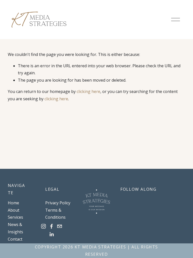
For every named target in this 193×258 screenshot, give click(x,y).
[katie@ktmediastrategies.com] (59, 226)
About (13, 210)
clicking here (88, 91)
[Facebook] (51, 226)
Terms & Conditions (55, 213)
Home (13, 203)
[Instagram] (43, 226)
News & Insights (15, 228)
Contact (15, 239)
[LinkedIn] (51, 234)
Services (15, 217)
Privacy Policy (57, 203)
